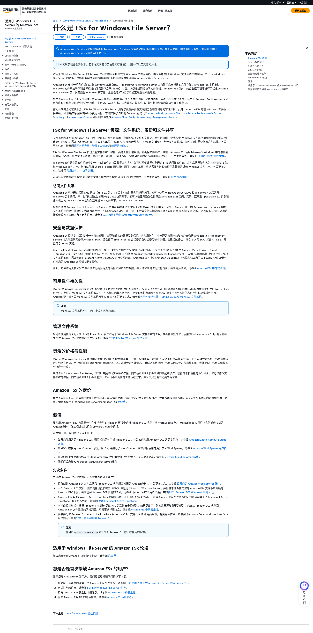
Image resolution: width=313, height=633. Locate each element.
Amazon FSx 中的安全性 (211, 268)
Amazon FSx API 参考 (119, 597)
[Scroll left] (126, 10)
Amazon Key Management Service (156, 117)
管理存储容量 (81, 145)
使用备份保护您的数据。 (211, 156)
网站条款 (78, 628)
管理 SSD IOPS (100, 145)
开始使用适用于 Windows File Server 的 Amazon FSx (157, 583)
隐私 (70, 628)
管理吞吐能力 (119, 145)
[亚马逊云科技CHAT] (304, 586)
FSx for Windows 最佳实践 (82, 613)
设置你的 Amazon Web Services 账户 (198, 483)
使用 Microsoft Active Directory (117, 500)
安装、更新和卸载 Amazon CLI (94, 518)
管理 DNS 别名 (179, 177)
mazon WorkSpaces (80, 117)
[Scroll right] (174, 10)
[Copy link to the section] (50, 130)
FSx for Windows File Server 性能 (106, 587)
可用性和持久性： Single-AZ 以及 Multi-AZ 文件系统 (170, 296)
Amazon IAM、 (156, 113)
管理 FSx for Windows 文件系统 (128, 338)
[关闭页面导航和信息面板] (307, 48)
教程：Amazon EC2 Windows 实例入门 (190, 492)
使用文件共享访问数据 (80, 170)
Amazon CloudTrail (122, 117)
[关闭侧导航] (44, 21)
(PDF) (101, 53)
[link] (123, 20)
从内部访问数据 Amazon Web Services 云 (127, 214)
